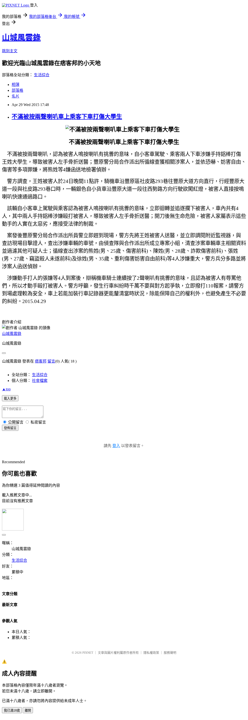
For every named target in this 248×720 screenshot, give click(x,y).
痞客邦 (40, 361)
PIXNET (87, 652)
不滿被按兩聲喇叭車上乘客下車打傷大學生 (67, 117)
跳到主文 (9, 51)
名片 (15, 96)
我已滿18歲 (12, 710)
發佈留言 (10, 428)
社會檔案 (39, 381)
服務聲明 (170, 652)
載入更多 (10, 398)
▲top (6, 389)
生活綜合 (41, 75)
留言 (51, 361)
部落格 (17, 90)
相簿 (15, 85)
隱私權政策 (151, 652)
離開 (28, 710)
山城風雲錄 (21, 37)
